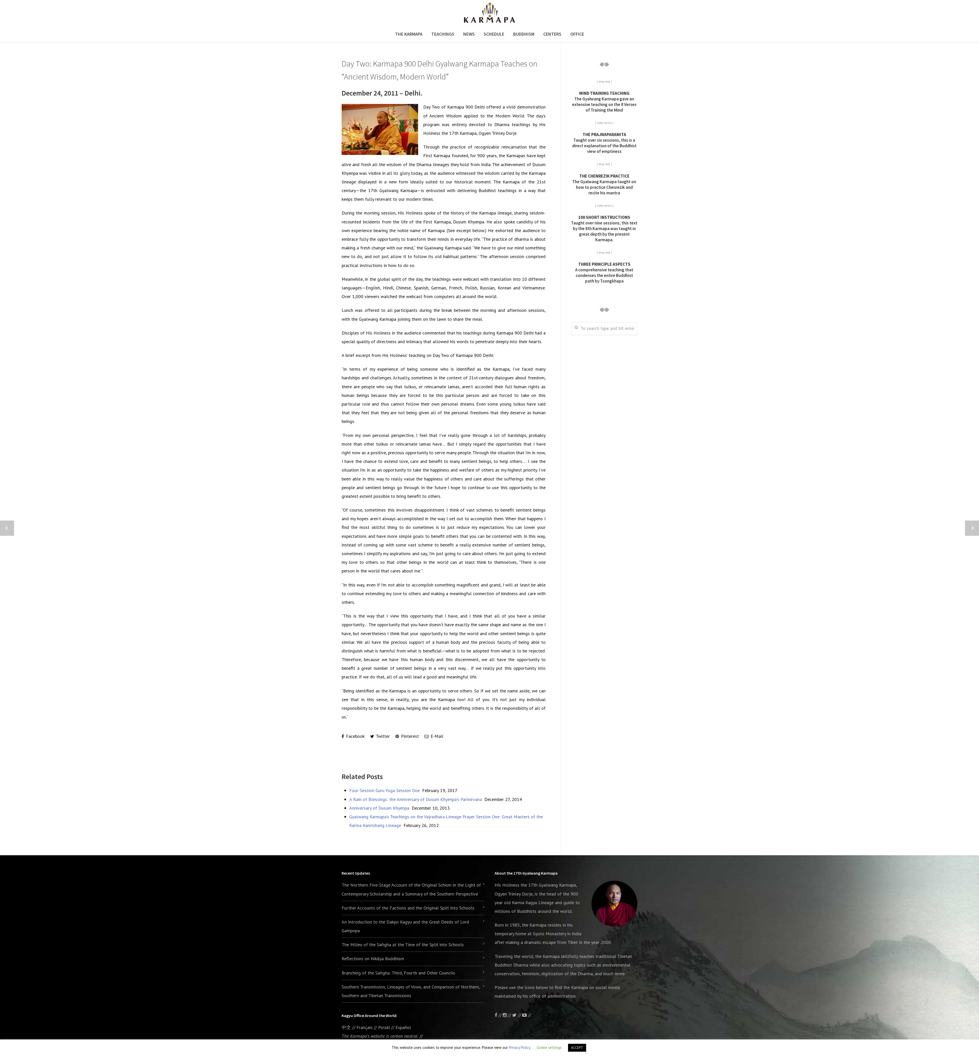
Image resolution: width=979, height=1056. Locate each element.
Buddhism (523, 34)
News (469, 34)
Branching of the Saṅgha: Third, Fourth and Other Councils (398, 973)
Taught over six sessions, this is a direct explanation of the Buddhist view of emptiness (604, 143)
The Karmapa (408, 34)
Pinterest (409, 736)
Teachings (442, 34)
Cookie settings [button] (549, 1047)
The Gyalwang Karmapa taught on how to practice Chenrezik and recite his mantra (604, 184)
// (519, 1015)
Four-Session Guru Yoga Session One (384, 790)
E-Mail (436, 736)
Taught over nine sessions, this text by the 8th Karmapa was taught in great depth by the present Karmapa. (604, 229)
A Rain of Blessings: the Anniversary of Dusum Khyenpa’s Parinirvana (415, 799)
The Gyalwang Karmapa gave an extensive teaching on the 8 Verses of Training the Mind (604, 101)
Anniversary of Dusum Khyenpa (379, 808)
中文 (346, 1027)
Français (364, 1027)
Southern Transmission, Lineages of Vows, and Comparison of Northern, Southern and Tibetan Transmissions (411, 991)
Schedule (494, 34)
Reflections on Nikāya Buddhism (373, 958)
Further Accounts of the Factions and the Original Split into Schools (408, 908)
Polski (384, 1027)
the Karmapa (534, 925)
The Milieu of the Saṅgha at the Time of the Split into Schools (403, 944)
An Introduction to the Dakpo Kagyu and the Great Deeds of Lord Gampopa (405, 926)
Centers (552, 34)
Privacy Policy (519, 1047)
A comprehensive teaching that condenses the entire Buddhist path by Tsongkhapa (604, 272)
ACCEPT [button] (577, 1048)
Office (577, 34)
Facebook (355, 736)
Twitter (382, 736)
